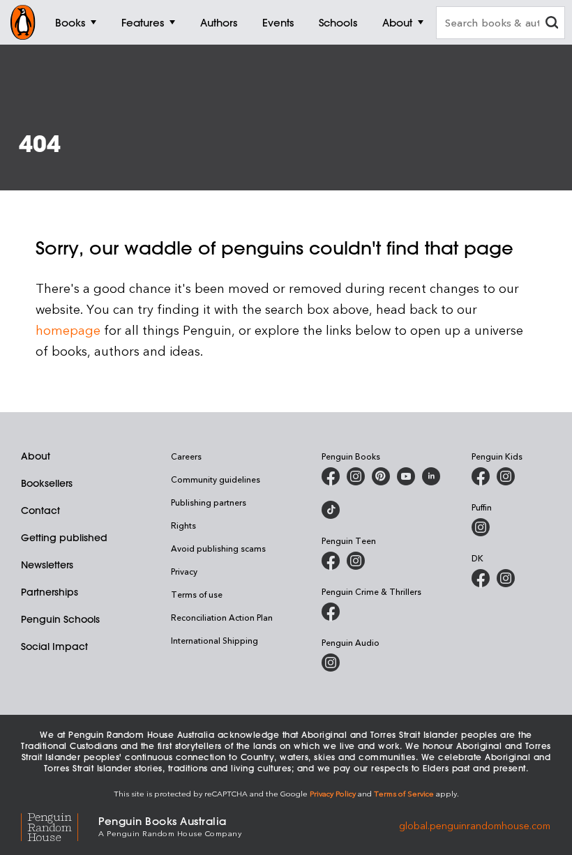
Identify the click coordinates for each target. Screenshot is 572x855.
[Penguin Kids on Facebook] (481, 476)
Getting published (64, 537)
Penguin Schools (60, 619)
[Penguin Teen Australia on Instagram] (356, 561)
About (35, 456)
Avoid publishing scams (218, 548)
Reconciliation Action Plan (222, 617)
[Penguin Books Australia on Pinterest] (381, 476)
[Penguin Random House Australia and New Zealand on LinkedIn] (431, 476)
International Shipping (214, 640)
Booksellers (47, 483)
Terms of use (197, 594)
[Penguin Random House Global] (59, 825)
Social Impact (54, 646)
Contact (40, 510)
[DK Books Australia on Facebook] (481, 578)
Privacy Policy (333, 793)
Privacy (184, 571)
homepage (68, 329)
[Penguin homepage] (23, 22)
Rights (183, 525)
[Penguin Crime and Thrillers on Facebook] (331, 612)
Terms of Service (404, 793)
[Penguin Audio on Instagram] (331, 662)
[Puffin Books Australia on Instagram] (481, 527)
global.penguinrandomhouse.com (474, 825)
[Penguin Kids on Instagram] (506, 476)
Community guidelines (215, 479)
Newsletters (47, 565)
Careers (186, 456)
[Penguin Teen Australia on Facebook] (331, 561)
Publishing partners (208, 502)
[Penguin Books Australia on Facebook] (331, 476)
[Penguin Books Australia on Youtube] (406, 476)
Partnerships (49, 592)
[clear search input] (551, 24)
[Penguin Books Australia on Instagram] (356, 476)
